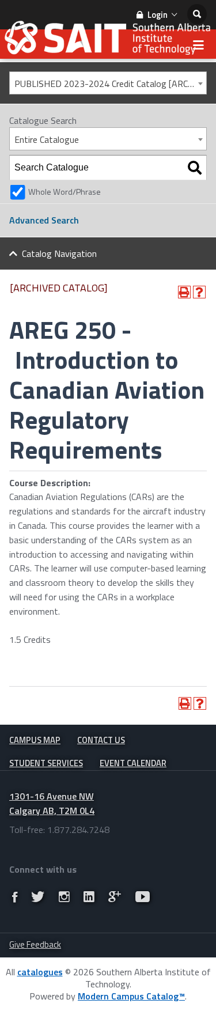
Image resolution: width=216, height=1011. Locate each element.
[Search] (195, 167)
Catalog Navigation (59, 253)
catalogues (40, 972)
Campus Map (34, 740)
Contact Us (101, 740)
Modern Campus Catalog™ (131, 996)
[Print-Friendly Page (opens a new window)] (184, 292)
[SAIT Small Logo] (108, 41)
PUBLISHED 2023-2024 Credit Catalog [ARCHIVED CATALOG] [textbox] (110, 83)
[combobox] (108, 82)
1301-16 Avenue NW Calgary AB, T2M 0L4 (51, 803)
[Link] (15, 897)
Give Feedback (35, 944)
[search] (197, 14)
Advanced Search (44, 220)
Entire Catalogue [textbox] (46, 139)
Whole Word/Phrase (64, 191)
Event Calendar (133, 763)
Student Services (46, 763)
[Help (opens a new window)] (199, 292)
